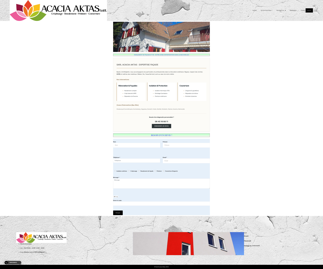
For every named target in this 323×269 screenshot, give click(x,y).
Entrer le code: (117, 200)
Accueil (255, 10)
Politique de (248, 245)
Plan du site (247, 241)
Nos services (280, 10)
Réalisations (293, 10)
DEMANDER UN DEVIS (161, 126)
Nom (114, 142)
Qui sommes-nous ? (266, 10)
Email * (165, 157)
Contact (303, 10)
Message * (116, 177)
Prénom (165, 142)
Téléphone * (116, 157)
